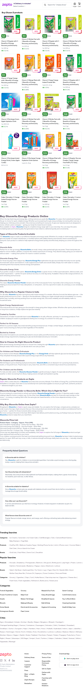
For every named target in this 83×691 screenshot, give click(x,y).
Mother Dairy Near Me (17, 573)
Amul (71, 570)
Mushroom (49, 566)
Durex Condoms (48, 573)
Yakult (12, 570)
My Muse (18, 570)
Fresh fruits (13, 581)
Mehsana (79, 632)
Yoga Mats (24, 541)
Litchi (56, 545)
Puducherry (71, 635)
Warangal (12, 642)
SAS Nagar (24, 638)
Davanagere (40, 625)
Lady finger (65, 563)
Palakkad (34, 635)
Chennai (22, 625)
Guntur (11, 629)
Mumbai (3, 635)
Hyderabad (57, 629)
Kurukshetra (42, 632)
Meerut (71, 632)
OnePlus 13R (14, 545)
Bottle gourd (56, 563)
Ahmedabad (9, 622)
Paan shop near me (51, 577)
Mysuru (9, 635)
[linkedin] (14, 660)
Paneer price (53, 581)
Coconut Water (74, 545)
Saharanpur (15, 638)
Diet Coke (13, 548)
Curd (31, 577)
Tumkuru (44, 638)
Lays (44, 570)
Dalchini (12, 566)
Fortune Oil (30, 573)
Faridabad (61, 625)
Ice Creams (13, 538)
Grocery (12, 577)
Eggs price (63, 577)
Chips (27, 577)
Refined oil (35, 581)
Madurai (65, 632)
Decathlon (39, 553)
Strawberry (20, 563)
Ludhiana (58, 632)
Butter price (44, 581)
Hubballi (49, 629)
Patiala (55, 635)
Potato (73, 563)
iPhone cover (63, 545)
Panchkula (42, 635)
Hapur (25, 629)
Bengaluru (43, 622)
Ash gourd (47, 563)
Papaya (37, 566)
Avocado (12, 563)
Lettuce (57, 566)
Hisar (38, 629)
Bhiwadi (51, 622)
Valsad (65, 638)
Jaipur (70, 629)
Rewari (8, 638)
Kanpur (2, 632)
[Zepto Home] (7, 5)
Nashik (22, 635)
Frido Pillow (21, 553)
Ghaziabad (70, 625)
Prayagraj (62, 635)
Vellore (78, 638)
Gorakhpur (3, 629)
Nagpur (15, 635)
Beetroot (39, 563)
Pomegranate (30, 563)
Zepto (14, 227)
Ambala (16, 622)
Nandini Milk (64, 570)
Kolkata (29, 632)
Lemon (79, 563)
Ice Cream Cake (32, 538)
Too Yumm (38, 570)
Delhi (55, 625)
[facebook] (10, 660)
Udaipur (51, 638)
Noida (28, 635)
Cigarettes (19, 577)
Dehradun (48, 625)
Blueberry (30, 566)
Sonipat (32, 638)
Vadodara (58, 638)
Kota (34, 632)
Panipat (49, 635)
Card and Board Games (63, 538)
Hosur (43, 629)
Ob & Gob (13, 553)
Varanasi (71, 638)
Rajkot (2, 638)
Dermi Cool (30, 553)
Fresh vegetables (24, 581)
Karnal (18, 632)
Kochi (23, 632)
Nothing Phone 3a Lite (45, 545)
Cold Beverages (44, 538)
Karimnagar (10, 632)
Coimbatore (30, 625)
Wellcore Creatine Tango (28, 545)
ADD (16, 31)
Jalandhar (77, 629)
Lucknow (50, 632)
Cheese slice (72, 577)
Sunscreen (22, 538)
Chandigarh (59, 622)
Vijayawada (3, 642)
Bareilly (30, 622)
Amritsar (23, 622)
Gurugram (18, 629)
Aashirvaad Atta (28, 570)
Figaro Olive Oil (53, 570)
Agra (1, 622)
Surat (38, 638)
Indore (64, 629)
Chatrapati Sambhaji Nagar (9, 625)
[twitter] (6, 660)
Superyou (38, 573)
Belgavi (36, 622)
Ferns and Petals (61, 573)
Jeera (43, 566)
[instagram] (2, 660)
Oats (52, 538)
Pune (78, 635)
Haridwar (32, 629)
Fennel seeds (20, 566)
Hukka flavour (39, 577)
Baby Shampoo (15, 541)
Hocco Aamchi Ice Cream (26, 548)
